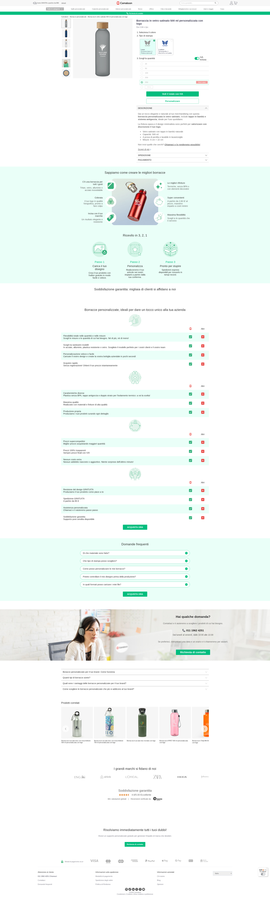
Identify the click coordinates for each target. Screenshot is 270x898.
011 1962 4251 (195, 630)
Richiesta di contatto (193, 652)
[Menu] (266, 868)
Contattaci (41, 880)
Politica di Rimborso (103, 884)
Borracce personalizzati (78, 17)
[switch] (263, 874)
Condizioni (121, 894)
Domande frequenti (45, 884)
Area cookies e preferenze (143, 894)
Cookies (129, 894)
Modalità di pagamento (104, 876)
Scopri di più (143, 149)
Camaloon (64, 17)
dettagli (63, 3)
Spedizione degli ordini (104, 880)
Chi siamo (161, 876)
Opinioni (160, 884)
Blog (159, 880)
